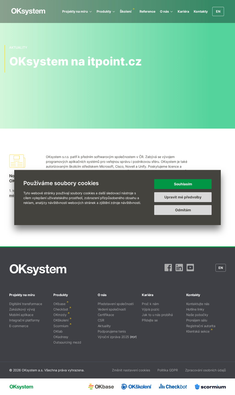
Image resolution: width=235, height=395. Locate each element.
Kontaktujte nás (197, 304)
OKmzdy (60, 315)
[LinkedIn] (179, 270)
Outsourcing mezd (67, 342)
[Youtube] (190, 270)
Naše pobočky (197, 315)
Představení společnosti (116, 304)
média (14, 195)
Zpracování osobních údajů (205, 370)
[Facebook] (168, 270)
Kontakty (201, 11)
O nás (164, 11)
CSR (101, 320)
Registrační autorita (200, 326)
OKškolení (60, 320)
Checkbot (60, 309)
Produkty (104, 11)
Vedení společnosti (112, 309)
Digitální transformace (25, 304)
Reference (147, 11)
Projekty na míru (75, 11)
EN (218, 11)
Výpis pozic (150, 309)
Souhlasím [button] (183, 184)
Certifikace (106, 315)
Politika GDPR (167, 370)
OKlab (58, 331)
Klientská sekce (198, 331)
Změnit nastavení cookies (131, 370)
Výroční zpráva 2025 (113, 337)
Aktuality (104, 326)
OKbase (59, 304)
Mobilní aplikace (21, 315)
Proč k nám (150, 304)
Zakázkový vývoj (22, 309)
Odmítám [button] (183, 210)
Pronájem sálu (196, 320)
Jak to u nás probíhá (157, 315)
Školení (125, 11)
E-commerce (18, 326)
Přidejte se (150, 320)
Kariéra (183, 11)
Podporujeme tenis (112, 331)
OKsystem (28, 11)
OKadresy (60, 337)
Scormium (60, 326)
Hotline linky (195, 309)
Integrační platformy (24, 320)
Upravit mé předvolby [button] (182, 197)
